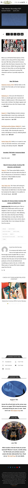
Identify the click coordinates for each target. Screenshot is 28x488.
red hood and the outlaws (9, 236)
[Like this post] (8, 34)
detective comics (6, 231)
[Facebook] (8, 467)
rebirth (12, 234)
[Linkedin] (20, 2)
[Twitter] (16, 2)
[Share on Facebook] (11, 34)
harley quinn (16, 231)
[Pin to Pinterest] (18, 34)
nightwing (5, 234)
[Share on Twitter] (15, 34)
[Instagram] (18, 2)
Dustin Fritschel (6, 10)
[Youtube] (22, 2)
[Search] (26, 2)
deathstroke (12, 229)
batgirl (4, 229)
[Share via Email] (22, 34)
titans (4, 239)
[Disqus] (14, 326)
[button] (3, 293)
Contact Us (14, 485)
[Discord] (23, 2)
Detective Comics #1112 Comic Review (14, 301)
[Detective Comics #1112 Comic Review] (14, 290)
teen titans (20, 236)
